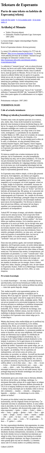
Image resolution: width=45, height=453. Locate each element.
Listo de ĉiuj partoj (8, 20)
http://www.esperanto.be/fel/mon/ (20, 53)
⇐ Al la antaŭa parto (23, 20)
